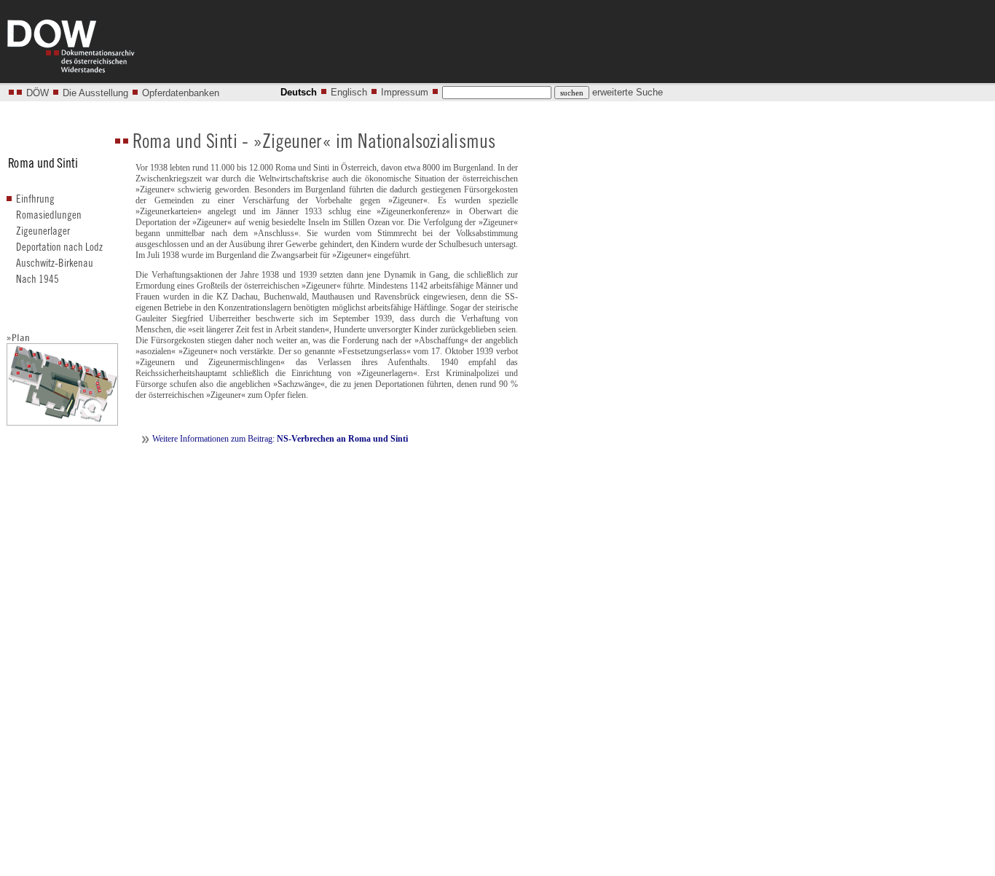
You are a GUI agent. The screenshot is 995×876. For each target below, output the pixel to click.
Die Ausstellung (95, 92)
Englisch (349, 92)
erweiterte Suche (627, 92)
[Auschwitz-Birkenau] (56, 267)
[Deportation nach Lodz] (61, 251)
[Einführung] (39, 203)
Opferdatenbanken (180, 92)
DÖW (37, 92)
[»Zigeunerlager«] (50, 235)
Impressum (404, 92)
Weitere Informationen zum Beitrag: (280, 439)
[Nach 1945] (38, 283)
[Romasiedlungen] (50, 219)
